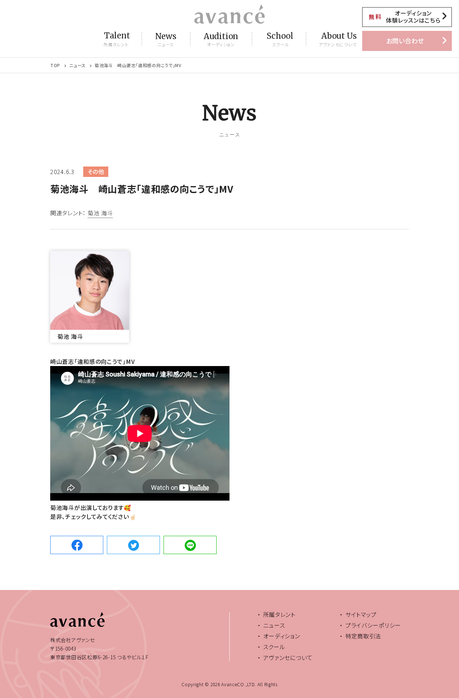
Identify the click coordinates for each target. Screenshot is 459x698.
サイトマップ (361, 614)
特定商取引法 (363, 636)
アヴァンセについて (288, 657)
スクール (274, 646)
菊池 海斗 (100, 213)
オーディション (281, 636)
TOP (55, 65)
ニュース (77, 65)
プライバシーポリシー (373, 625)
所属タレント (279, 614)
